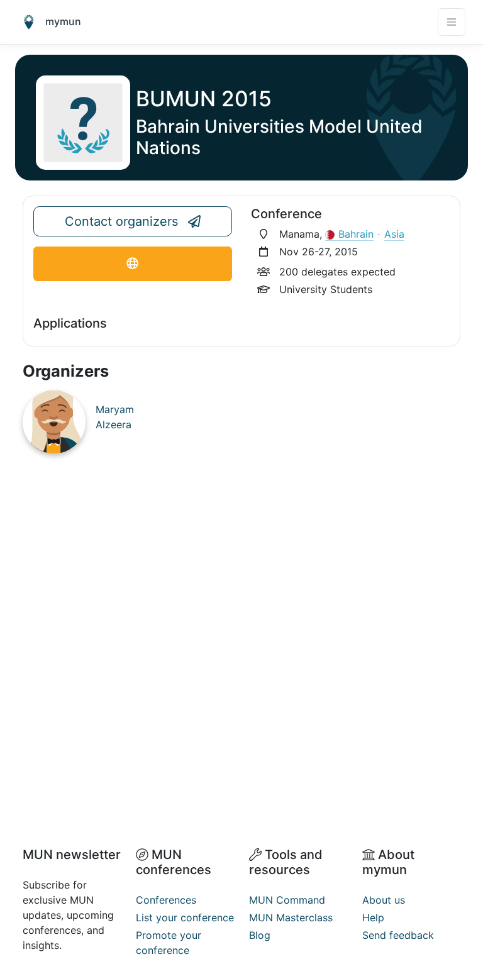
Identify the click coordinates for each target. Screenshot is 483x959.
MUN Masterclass (291, 917)
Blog (259, 935)
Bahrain (356, 234)
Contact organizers (121, 221)
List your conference (185, 917)
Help (373, 917)
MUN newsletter (72, 854)
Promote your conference (168, 942)
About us (383, 900)
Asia (394, 234)
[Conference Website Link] (132, 264)
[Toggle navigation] (451, 22)
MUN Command (287, 900)
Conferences (166, 900)
